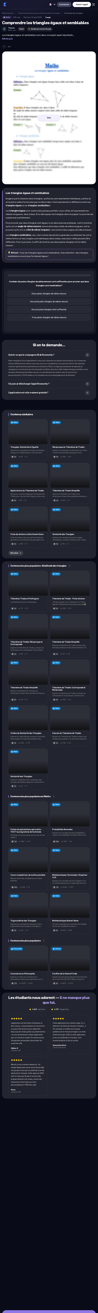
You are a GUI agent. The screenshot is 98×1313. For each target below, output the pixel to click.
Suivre (21, 29)
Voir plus (14, 553)
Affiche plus (7, 39)
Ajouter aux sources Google (41, 29)
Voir (49, 117)
